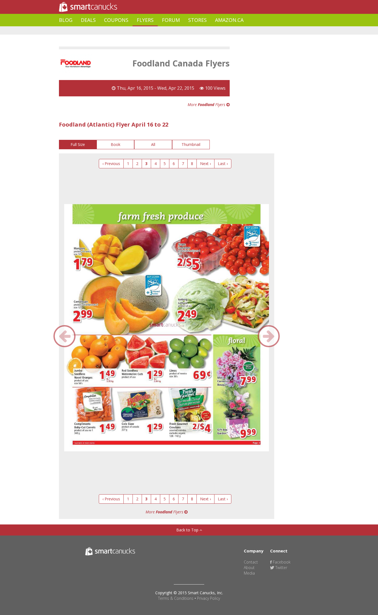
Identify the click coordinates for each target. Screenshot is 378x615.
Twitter (280, 567)
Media (249, 573)
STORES (197, 20)
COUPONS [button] (116, 20)
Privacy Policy (208, 598)
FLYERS (145, 20)
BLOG (66, 20)
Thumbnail (191, 144)
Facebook (281, 562)
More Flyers (207, 104)
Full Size (78, 144)
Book (115, 144)
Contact (251, 562)
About (249, 567)
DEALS (88, 20)
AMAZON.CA (229, 20)
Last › (223, 163)
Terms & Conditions (175, 598)
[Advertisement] (159, 31)
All (153, 144)
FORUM (171, 20)
